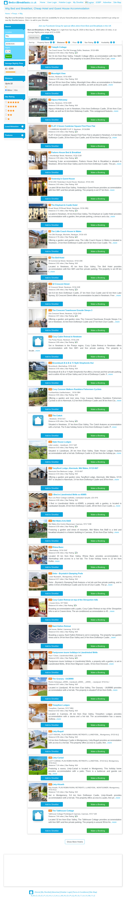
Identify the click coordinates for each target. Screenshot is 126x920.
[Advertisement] (63, 870)
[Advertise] (55, 892)
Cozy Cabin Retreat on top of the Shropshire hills (75, 600)
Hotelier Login (65, 2)
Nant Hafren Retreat (61, 626)
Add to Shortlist (51, 67)
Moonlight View (58, 73)
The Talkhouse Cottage (63, 811)
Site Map (117, 2)
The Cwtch (57, 416)
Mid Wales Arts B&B (61, 521)
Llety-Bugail (57, 731)
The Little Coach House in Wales (66, 231)
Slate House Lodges (61, 442)
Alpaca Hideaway (59, 100)
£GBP (98, 2)
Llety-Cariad (58, 758)
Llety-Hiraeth (58, 784)
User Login (52, 2)
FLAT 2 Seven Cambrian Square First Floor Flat (73, 126)
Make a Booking (98, 67)
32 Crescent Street (61, 284)
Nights (7, 48)
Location (8, 32)
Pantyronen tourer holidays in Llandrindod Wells (75, 652)
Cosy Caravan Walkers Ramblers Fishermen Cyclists (76, 389)
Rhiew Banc (57, 547)
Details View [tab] (34, 38)
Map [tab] (47, 38)
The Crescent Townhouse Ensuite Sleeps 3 (72, 310)
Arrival (7, 40)
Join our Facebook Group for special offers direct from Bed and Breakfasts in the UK (75, 26)
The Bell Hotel (57, 258)
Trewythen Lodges (61, 705)
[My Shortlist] (46, 892)
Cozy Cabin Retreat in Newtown (67, 337)
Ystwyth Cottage (59, 47)
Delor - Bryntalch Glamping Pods (67, 573)
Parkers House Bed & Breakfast (66, 152)
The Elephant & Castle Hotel (64, 205)
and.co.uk (22, 2)
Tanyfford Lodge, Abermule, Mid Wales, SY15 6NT (75, 468)
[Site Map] (93, 892)
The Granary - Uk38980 (63, 679)
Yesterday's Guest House (63, 179)
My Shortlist (78, 2)
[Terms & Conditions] (80, 892)
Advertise (107, 2)
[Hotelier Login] (66, 892)
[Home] (37, 892)
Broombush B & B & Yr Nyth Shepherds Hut (73, 363)
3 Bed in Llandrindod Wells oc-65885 (69, 495)
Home (42, 2)
